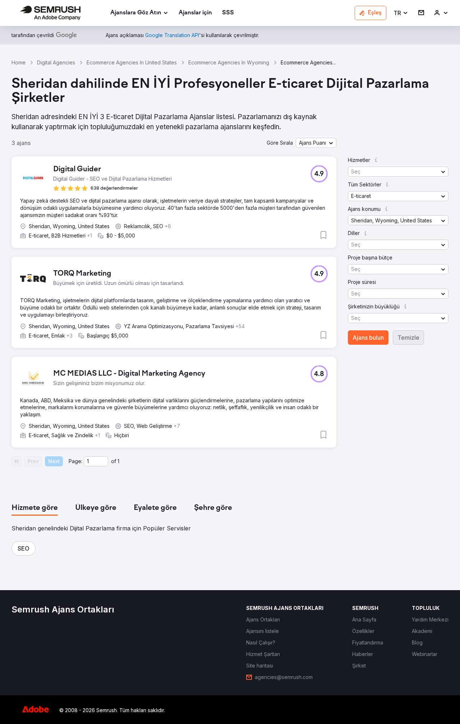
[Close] (356, 274)
